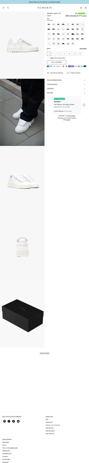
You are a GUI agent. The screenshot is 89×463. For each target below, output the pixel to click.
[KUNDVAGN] (85, 7)
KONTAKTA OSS (50, 433)
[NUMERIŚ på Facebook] (9, 422)
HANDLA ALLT (49, 422)
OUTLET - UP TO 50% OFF (53, 425)
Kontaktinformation (7, 453)
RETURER (50, 93)
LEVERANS (50, 88)
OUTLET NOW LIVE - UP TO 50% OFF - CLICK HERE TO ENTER (44, 2)
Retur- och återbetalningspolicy (10, 448)
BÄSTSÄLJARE (50, 428)
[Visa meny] (3, 7)
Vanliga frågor (5, 442)
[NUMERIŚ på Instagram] (4, 422)
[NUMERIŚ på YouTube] (18, 422)
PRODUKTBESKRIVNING (54, 80)
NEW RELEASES (50, 431)
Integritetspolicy (6, 450)
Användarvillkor (6, 459)
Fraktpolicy (5, 456)
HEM (47, 419)
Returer (4, 445)
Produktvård (5, 462)
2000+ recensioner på (71, 15)
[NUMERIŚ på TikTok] (13, 422)
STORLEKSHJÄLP (52, 84)
